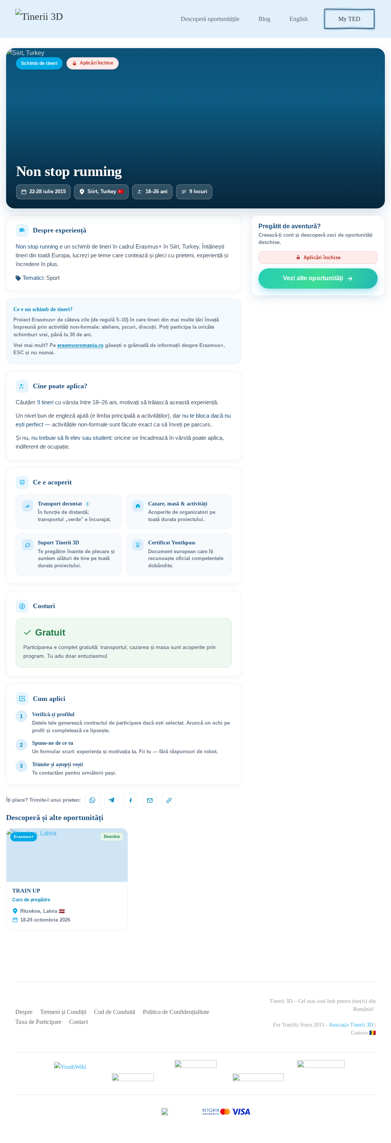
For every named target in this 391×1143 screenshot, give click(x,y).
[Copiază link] (169, 800)
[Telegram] (111, 800)
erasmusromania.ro (80, 345)
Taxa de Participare (38, 1022)
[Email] (149, 800)
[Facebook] (130, 800)
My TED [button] (349, 19)
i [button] (87, 503)
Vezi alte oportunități (313, 278)
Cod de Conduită (114, 1012)
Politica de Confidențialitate (176, 1012)
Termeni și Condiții (63, 1012)
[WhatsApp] (92, 800)
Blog (264, 19)
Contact (78, 1022)
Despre (23, 1012)
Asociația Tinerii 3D (351, 1025)
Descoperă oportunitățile (210, 19)
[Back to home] (52, 19)
